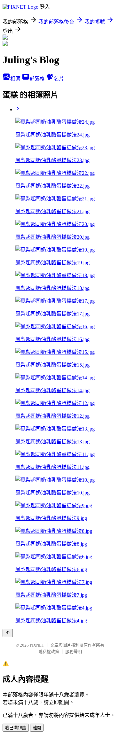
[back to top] (8, 633)
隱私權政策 (48, 651)
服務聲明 (73, 651)
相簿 (16, 79)
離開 (37, 728)
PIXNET (37, 645)
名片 (59, 79)
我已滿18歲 (15, 728)
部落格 (37, 79)
